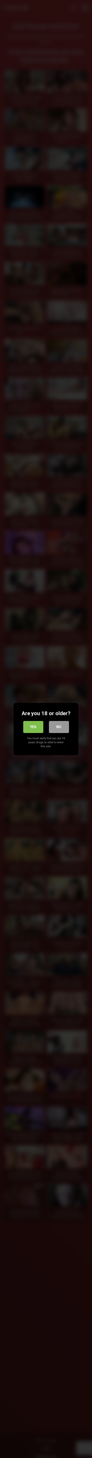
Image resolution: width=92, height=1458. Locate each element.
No (58, 727)
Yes (33, 727)
